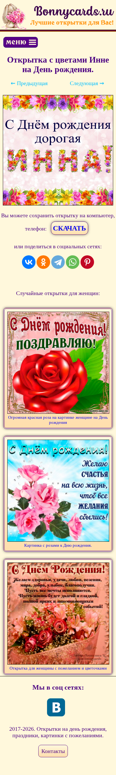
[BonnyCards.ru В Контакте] (56, 707)
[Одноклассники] (43, 262)
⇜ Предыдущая (29, 83)
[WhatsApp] (72, 262)
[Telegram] (58, 262)
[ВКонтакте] (28, 262)
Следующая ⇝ (87, 83)
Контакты (53, 751)
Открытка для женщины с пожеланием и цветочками (58, 668)
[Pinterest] (87, 262)
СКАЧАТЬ (69, 228)
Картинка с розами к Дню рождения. (58, 545)
